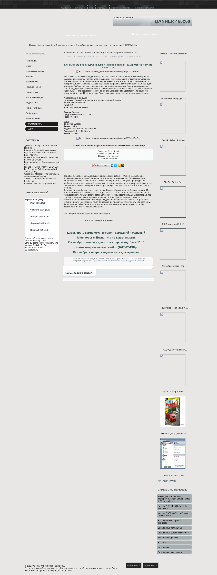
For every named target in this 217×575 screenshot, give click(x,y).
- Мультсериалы (35, 124)
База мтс (162, 542)
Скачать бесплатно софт (41, 45)
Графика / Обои (33, 87)
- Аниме (31, 129)
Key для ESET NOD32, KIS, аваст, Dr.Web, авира (174, 514)
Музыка (29, 76)
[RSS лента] (102, 16)
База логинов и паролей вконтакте (169, 521)
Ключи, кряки (32, 92)
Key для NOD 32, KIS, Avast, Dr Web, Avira (172, 507)
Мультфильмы (33, 118)
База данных (164, 547)
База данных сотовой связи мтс (173, 533)
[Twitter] (115, 165)
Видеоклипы (32, 103)
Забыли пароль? (88, 35)
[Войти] (62, 36)
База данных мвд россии (170, 552)
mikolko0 (78, 56)
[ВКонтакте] (112, 165)
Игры (28, 66)
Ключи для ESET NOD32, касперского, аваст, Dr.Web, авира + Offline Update (174, 498)
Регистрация (72, 35)
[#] (102, 21)
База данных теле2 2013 (170, 528)
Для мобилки (32, 82)
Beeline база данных (168, 537)
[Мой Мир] (123, 165)
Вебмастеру (32, 113)
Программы (31, 61)
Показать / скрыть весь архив (39, 238)
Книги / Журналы (34, 108)
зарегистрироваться (101, 261)
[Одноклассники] (119, 165)
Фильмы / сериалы (35, 71)
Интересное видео (64, 45)
